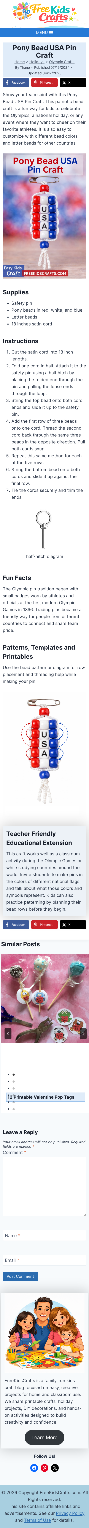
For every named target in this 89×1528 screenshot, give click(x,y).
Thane (25, 67)
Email (12, 1260)
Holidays (36, 62)
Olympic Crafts (62, 62)
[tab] (14, 1075)
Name (12, 1235)
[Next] (83, 1033)
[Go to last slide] (8, 1033)
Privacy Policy (70, 1513)
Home (19, 62)
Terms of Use (37, 1520)
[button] (80, 160)
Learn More (44, 1437)
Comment (14, 1152)
